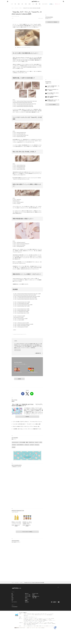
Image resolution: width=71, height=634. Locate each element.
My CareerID (41, 620)
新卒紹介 (38, 622)
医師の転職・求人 (46, 623)
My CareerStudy (37, 620)
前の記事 (19, 378)
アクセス (30, 627)
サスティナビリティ (34, 627)
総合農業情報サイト (45, 619)
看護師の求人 (36, 623)
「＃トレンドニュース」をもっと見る (19, 364)
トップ (12, 582)
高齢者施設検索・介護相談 (42, 621)
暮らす (12, 599)
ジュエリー (36, 442)
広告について (27, 593)
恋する (12, 597)
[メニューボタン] (7, 1)
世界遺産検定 (40, 619)
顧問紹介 (30, 623)
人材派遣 (25, 622)
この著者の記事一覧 (38, 353)
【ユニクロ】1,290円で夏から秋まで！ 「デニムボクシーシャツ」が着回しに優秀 (26, 424)
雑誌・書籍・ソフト (31, 619)
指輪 (27, 442)
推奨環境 (26, 600)
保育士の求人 (49, 623)
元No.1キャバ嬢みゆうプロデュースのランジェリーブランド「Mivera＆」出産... (26, 426)
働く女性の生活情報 (26, 619)
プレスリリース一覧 (27, 596)
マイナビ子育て (49, 619)
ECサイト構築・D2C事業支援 (27, 620)
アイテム (13, 447)
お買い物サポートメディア (52, 620)
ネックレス (14, 444)
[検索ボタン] (63, 1)
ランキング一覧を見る (52, 104)
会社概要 (28, 627)
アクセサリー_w (31, 442)
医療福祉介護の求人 (26, 615)
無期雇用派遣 (53, 623)
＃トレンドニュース (15, 16)
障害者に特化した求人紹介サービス (39, 614)
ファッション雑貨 (22, 442)
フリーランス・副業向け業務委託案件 (48, 614)
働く (12, 593)
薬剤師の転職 (33, 623)
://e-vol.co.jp (17, 349)
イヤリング (31, 444)
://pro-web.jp (17, 350)
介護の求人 (25, 624)
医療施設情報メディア (45, 620)
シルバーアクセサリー (20, 444)
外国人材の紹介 (34, 624)
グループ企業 (39, 627)
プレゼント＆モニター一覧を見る (27, 531)
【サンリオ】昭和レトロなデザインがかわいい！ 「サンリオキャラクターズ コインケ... (27, 421)
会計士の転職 (51, 622)
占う (12, 600)
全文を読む (27, 416)
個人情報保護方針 (42, 627)
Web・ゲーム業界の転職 (29, 622)
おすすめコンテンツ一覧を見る (52, 22)
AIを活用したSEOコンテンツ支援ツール (33, 621)
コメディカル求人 (41, 623)
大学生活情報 (52, 618)
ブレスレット (27, 444)
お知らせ (26, 597)
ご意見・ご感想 (34, 597)
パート (28, 614)
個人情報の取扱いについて (35, 596)
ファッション (37, 444)
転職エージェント (42, 622)
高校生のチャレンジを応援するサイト (39, 618)
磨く (12, 596)
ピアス (41, 442)
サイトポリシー (27, 599)
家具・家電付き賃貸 (26, 621)
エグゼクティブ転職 (46, 622)
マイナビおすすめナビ (14, 606)
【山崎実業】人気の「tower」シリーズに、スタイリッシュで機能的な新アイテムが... (27, 428)
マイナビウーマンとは (35, 593)
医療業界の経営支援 (29, 624)
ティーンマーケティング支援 (47, 618)
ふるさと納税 (32, 620)
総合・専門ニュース (32, 618)
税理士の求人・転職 (26, 623)
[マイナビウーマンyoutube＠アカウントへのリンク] (58, 602)
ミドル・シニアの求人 (31, 614)
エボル (12, 18)
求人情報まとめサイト (26, 618)
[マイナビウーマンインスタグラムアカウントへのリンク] (51, 602)
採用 (36, 627)
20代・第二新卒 (34, 622)
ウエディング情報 (36, 619)
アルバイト (25, 614)
